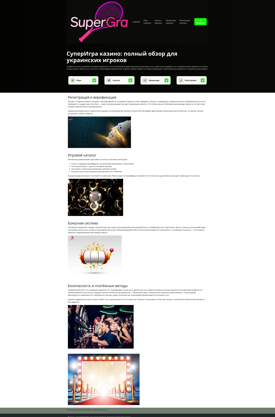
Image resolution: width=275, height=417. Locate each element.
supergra (136, 22)
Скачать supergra (158, 21)
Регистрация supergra (184, 21)
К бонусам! (200, 21)
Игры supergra (147, 21)
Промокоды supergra (171, 21)
